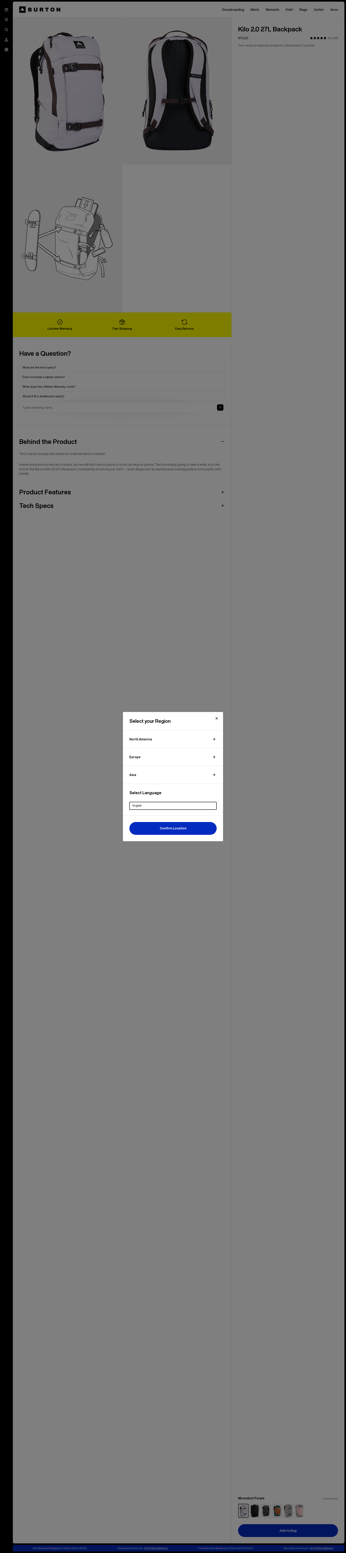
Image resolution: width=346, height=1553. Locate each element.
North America (140, 739)
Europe (135, 757)
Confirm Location (173, 828)
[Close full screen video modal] (217, 718)
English (137, 805)
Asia (132, 774)
